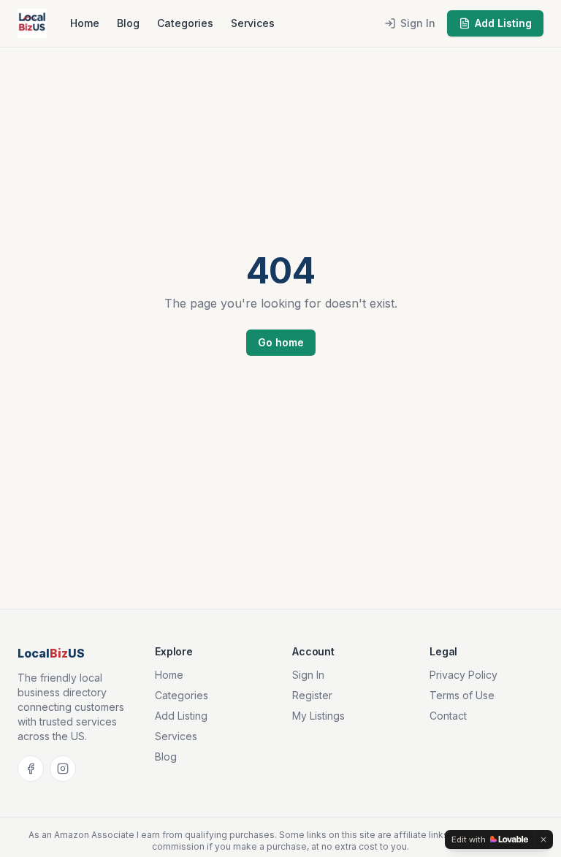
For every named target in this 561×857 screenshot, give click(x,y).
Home (84, 23)
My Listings (318, 715)
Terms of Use (462, 695)
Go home (281, 342)
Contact (448, 715)
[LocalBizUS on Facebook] (31, 768)
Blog (128, 23)
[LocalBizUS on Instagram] (63, 768)
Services (253, 23)
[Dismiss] (543, 839)
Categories (185, 23)
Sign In (417, 23)
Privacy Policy (463, 675)
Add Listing (503, 23)
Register (312, 695)
